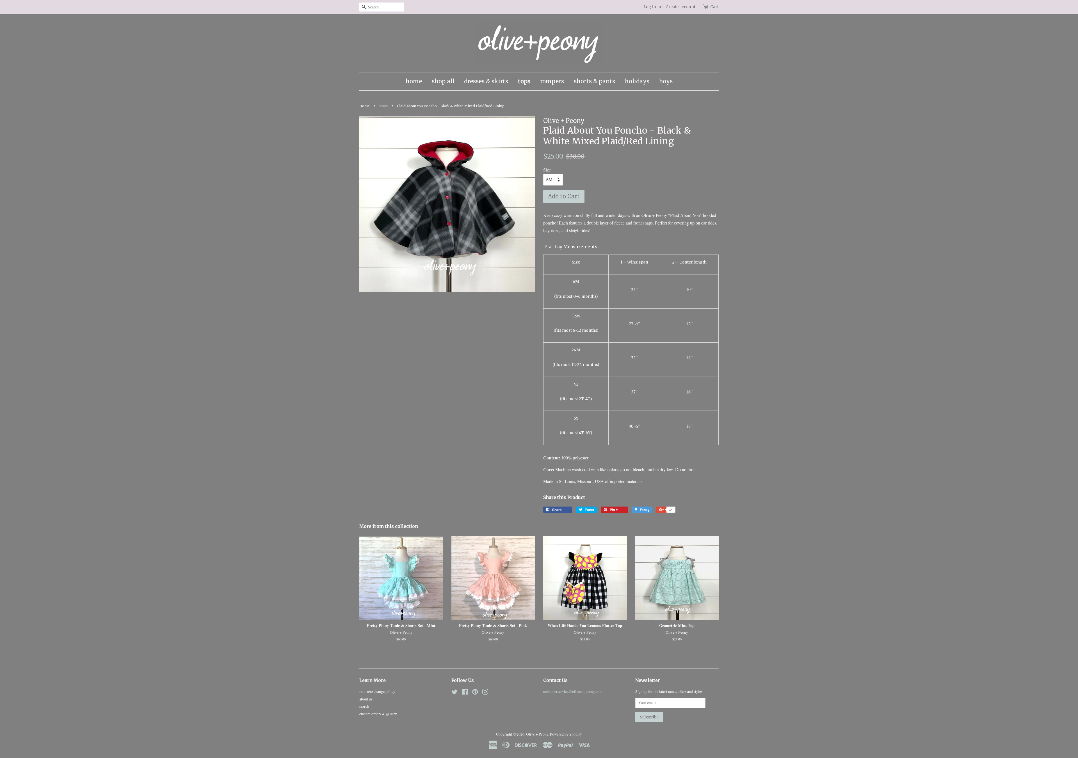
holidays (637, 81)
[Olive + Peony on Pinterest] (475, 692)
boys (666, 81)
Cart (714, 6)
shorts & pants (594, 81)
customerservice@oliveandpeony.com (572, 691)
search (364, 706)
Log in (649, 6)
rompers (552, 81)
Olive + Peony (537, 734)
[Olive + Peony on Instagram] (485, 692)
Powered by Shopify (566, 734)
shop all (443, 81)
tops (524, 81)
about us (365, 699)
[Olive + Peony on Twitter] (454, 692)
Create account (680, 6)
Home (364, 106)
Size (547, 170)
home (414, 81)
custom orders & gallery (378, 713)
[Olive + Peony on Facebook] (465, 692)
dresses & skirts (486, 81)
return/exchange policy (377, 691)
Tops (383, 106)
